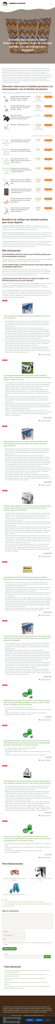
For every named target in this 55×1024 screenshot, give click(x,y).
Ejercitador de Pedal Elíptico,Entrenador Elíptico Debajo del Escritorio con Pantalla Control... (21, 117)
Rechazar (39, 1020)
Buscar (6, 954)
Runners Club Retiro (17, 3)
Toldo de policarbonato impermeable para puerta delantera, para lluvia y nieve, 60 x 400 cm (27, 317)
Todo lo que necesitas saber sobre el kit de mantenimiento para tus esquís (24, 902)
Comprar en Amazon (45, 354)
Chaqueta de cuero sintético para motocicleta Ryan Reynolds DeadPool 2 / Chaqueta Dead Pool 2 (21, 170)
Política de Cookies (16, 1015)
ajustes (18, 1022)
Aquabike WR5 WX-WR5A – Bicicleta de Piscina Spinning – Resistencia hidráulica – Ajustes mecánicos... (21, 98)
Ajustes (48, 1020)
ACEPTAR (30, 1020)
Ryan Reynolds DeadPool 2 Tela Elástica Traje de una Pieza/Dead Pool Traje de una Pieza (21, 160)
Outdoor (6, 900)
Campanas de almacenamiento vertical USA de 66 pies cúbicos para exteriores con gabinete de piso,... (21, 190)
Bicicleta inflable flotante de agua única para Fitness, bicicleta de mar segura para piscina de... (21, 200)
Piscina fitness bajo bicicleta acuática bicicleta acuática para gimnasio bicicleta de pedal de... (20, 209)
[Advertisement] (27, 27)
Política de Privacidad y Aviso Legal (34, 1015)
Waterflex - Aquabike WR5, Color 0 (20, 124)
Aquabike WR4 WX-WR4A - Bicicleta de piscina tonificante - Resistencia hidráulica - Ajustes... (21, 107)
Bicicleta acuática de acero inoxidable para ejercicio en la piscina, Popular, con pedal (21, 181)
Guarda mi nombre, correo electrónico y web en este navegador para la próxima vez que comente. (27, 943)
